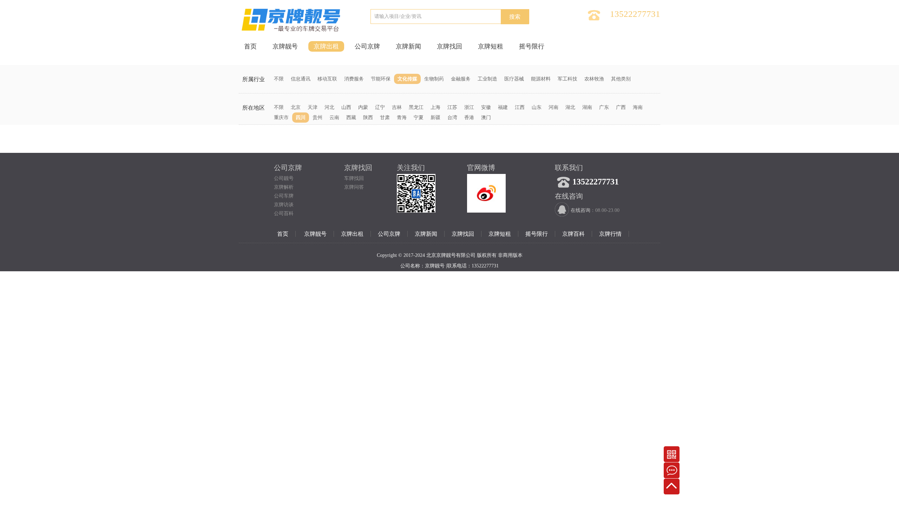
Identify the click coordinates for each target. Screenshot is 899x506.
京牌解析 (284, 187)
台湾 (452, 117)
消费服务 (354, 79)
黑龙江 (416, 107)
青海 (402, 117)
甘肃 (385, 117)
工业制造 (487, 79)
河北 (329, 107)
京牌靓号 (285, 46)
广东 (604, 107)
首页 (250, 46)
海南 (638, 107)
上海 (435, 107)
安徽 (486, 107)
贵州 (317, 117)
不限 (279, 79)
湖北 (570, 107)
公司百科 (284, 213)
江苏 (452, 107)
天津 (312, 107)
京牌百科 (573, 234)
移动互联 (327, 79)
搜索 (514, 17)
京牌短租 (490, 46)
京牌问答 (354, 187)
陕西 (368, 117)
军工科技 (567, 79)
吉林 (397, 107)
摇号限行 (531, 46)
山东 (537, 107)
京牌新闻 (408, 46)
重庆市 (281, 117)
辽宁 (380, 107)
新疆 (435, 117)
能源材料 (541, 79)
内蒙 (363, 107)
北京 (296, 107)
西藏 (351, 117)
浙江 (469, 107)
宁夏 (419, 117)
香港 (469, 117)
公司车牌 (284, 196)
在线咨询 (580, 210)
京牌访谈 (284, 204)
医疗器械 (514, 79)
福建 (503, 107)
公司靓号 (284, 178)
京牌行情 (610, 234)
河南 (553, 107)
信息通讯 (300, 79)
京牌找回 (449, 46)
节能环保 (381, 79)
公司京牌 (367, 46)
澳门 (486, 117)
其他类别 (621, 79)
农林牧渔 (594, 79)
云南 (334, 117)
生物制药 (434, 79)
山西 (346, 107)
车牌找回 (354, 178)
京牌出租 (326, 46)
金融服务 (461, 79)
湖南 (587, 107)
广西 (621, 107)
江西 (520, 107)
